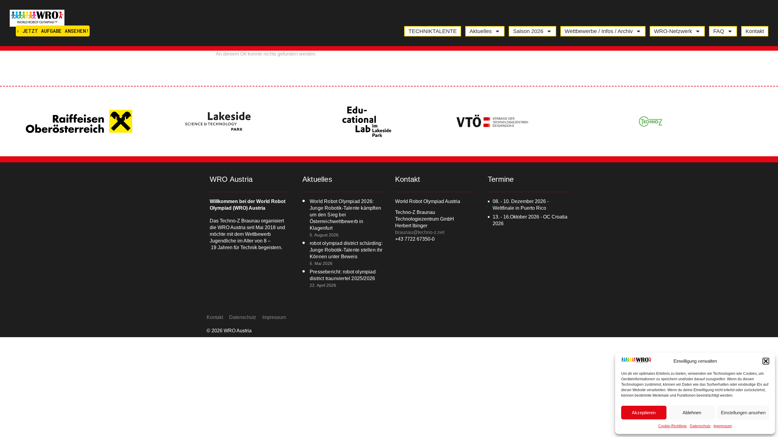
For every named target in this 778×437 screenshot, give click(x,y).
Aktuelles (481, 31)
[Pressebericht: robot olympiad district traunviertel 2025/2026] (303, 271)
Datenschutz (700, 426)
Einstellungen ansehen (743, 412)
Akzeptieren (644, 412)
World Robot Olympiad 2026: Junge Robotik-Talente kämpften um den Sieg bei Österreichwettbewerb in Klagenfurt (345, 215)
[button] (766, 361)
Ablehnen (692, 412)
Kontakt (754, 31)
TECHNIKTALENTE (432, 31)
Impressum (723, 426)
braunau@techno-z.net (419, 232)
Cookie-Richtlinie (672, 426)
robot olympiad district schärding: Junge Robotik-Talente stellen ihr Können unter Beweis (346, 250)
